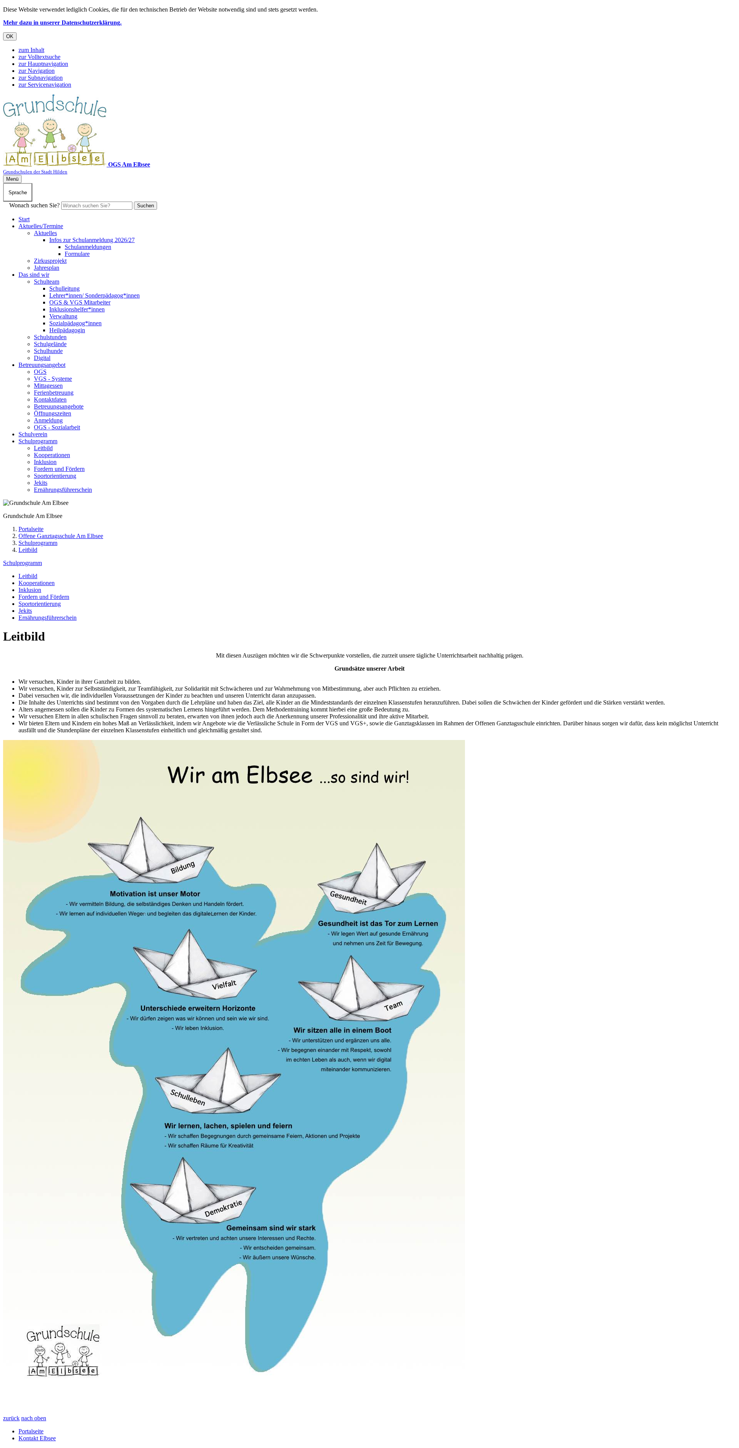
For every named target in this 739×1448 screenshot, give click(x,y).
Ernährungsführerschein (63, 489)
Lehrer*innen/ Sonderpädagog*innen (94, 295)
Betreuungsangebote (59, 406)
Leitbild (43, 448)
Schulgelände (50, 344)
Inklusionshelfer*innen (77, 309)
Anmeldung (48, 420)
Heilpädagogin (67, 330)
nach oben (33, 1418)
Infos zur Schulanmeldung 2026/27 (92, 240)
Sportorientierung (55, 476)
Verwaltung (63, 316)
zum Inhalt (31, 50)
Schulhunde (48, 351)
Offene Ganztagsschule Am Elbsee (60, 536)
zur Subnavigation (40, 77)
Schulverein (32, 434)
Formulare (77, 254)
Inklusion (45, 462)
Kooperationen (52, 455)
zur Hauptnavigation (43, 64)
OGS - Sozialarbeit (57, 427)
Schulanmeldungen (88, 247)
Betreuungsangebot (41, 365)
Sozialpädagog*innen (75, 323)
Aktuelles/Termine (40, 226)
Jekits (40, 482)
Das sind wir (33, 274)
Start (24, 219)
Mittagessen (48, 385)
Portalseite (30, 529)
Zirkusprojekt (50, 260)
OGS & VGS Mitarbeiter (79, 302)
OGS (40, 371)
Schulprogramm (37, 441)
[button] (234, 1068)
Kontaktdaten (50, 399)
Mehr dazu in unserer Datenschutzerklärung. (62, 22)
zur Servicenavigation (44, 84)
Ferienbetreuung (54, 392)
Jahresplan (46, 267)
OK (9, 36)
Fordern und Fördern (59, 469)
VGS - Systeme (53, 378)
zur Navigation (36, 70)
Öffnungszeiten (52, 413)
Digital (42, 358)
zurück (11, 1418)
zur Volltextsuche (39, 57)
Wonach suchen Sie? (34, 205)
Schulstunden (50, 337)
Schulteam (46, 281)
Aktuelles (45, 233)
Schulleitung (64, 288)
